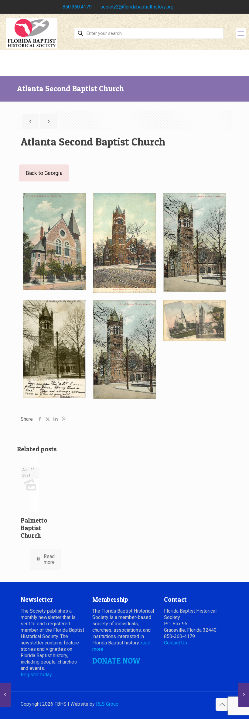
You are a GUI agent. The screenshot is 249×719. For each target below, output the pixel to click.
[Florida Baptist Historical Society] (31, 33)
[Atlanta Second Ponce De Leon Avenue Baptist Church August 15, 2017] (243, 695)
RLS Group (107, 704)
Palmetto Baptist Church (34, 528)
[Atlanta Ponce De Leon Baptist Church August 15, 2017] (5, 695)
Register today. (37, 674)
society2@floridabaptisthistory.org (136, 7)
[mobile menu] (241, 33)
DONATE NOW (116, 660)
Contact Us (175, 643)
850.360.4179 (77, 7)
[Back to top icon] (222, 704)
